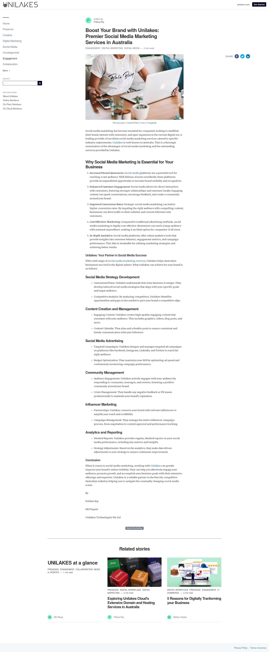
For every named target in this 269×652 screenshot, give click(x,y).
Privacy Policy (241, 647)
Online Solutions (11, 100)
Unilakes (118, 142)
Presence (8, 29)
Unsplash (152, 123)
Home (6, 23)
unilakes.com (243, 4)
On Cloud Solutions (12, 108)
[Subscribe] (40, 83)
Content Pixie (132, 123)
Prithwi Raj (99, 21)
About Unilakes (10, 96)
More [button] (5, 70)
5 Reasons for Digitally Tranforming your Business (194, 600)
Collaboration (10, 64)
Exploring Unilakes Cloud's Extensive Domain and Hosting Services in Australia (131, 602)
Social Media (10, 46)
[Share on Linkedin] (248, 56)
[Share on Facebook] (237, 56)
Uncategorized (11, 52)
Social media (131, 173)
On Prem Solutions (12, 104)
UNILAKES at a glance (73, 562)
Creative (7, 35)
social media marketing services (126, 260)
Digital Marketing (12, 41)
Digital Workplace (131, 589)
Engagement (10, 58)
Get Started (259, 4)
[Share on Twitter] (243, 56)
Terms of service (258, 647)
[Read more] (134, 572)
